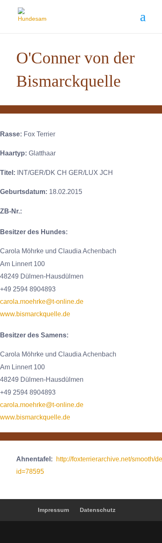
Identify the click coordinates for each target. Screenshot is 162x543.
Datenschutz (97, 510)
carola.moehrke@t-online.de (41, 301)
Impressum (53, 510)
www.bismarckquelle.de (35, 314)
